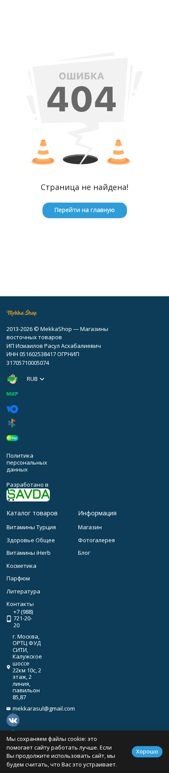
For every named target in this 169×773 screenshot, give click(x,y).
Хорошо (147, 751)
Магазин (90, 527)
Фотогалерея (96, 540)
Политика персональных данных (26, 462)
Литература (23, 591)
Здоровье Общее (30, 540)
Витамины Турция (31, 527)
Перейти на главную (84, 210)
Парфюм (18, 578)
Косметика (21, 566)
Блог (84, 553)
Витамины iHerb (28, 553)
